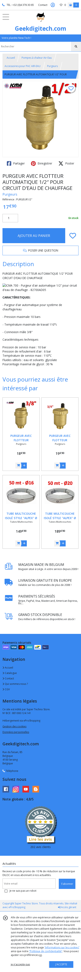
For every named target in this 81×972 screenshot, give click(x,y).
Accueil (11, 57)
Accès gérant (68, 907)
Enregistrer (44, 163)
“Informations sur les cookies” (61, 947)
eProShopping (17, 907)
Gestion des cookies (14, 726)
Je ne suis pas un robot (23, 890)
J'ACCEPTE (61, 964)
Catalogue (10, 673)
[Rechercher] (76, 46)
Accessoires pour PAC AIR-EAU (22, 66)
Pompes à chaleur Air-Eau (37, 57)
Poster (69, 163)
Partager (18, 163)
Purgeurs (52, 66)
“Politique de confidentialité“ (45, 951)
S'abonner (67, 884)
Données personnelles (15, 732)
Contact (42, 5)
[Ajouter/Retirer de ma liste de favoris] (73, 235)
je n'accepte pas (20, 964)
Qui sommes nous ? (16, 684)
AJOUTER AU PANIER (34, 235)
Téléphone (11, 771)
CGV (7, 689)
